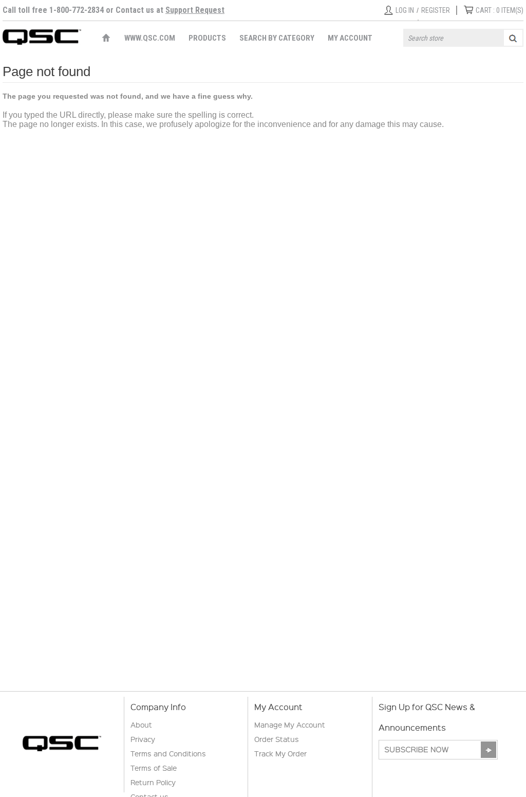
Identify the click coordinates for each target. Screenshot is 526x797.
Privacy (142, 739)
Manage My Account (289, 724)
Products (207, 38)
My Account (350, 38)
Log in (405, 10)
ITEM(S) (499, 10)
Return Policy (153, 782)
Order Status (276, 739)
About (141, 724)
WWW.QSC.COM (149, 38)
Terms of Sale (153, 767)
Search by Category (276, 38)
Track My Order (280, 753)
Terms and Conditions (168, 753)
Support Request (194, 10)
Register (435, 10)
